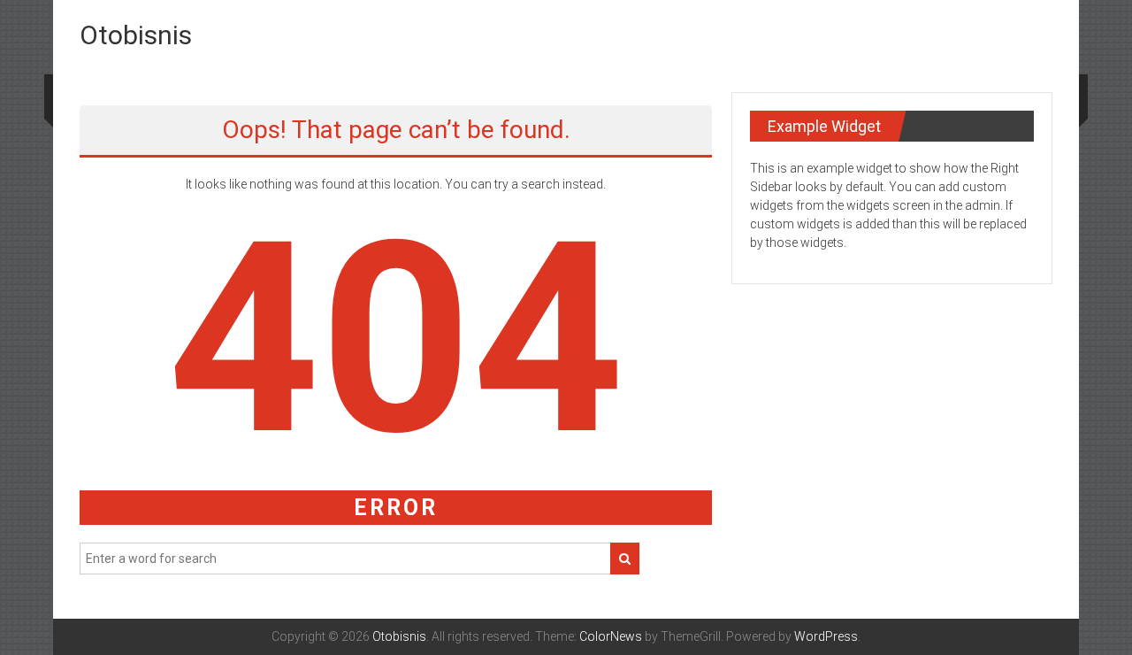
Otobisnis (136, 34)
